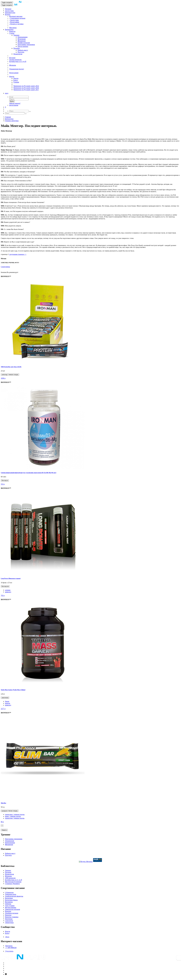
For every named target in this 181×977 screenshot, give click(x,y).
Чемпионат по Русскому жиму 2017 (26, 90)
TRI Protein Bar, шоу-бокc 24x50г (11, 367)
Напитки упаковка (11, 917)
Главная (8, 117)
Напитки (8, 915)
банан (7, 701)
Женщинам (22, 41)
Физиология (17, 54)
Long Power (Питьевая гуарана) (11, 578)
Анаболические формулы (14, 896)
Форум (11, 76)
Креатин (8, 911)
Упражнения (9, 841)
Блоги (15, 80)
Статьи (11, 33)
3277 (3, 709)
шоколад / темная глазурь (10, 374)
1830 (3, 378)
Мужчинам (22, 39)
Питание (8, 9)
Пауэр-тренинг (23, 46)
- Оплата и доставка (16, 24)
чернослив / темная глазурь (14, 818)
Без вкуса (5, 480)
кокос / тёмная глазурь (13, 816)
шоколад (8, 592)
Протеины (8, 919)
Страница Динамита (12, 883)
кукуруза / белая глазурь (10, 811)
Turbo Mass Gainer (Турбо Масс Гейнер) (13, 690)
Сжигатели (9, 921)
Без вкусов (5, 586)
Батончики (9, 898)
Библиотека (9, 29)
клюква (7, 590)
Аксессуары (9, 11)
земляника (5, 697)
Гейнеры (8, 904)
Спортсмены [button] (5, 267)
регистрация (13, 105)
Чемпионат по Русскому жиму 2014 (26, 86)
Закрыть (4, 830)
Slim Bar (3, 803)
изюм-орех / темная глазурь (15, 814)
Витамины (9, 902)
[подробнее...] (43, 363)
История (12, 58)
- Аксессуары (14, 20)
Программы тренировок (26, 44)
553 (3, 484)
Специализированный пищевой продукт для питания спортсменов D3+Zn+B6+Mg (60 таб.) (28, 472)
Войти (12, 101)
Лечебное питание (11, 913)
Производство (10, 12)
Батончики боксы (11, 900)
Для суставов (9, 906)
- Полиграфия (14, 22)
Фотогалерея (13, 73)
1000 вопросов (10, 878)
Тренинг (16, 35)
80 (2, 822)
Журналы (12, 65)
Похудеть (21, 52)
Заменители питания (12, 909)
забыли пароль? (14, 103)
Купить (7, 14)
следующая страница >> (17, 254)
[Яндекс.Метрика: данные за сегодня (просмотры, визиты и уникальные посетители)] (85, 862)
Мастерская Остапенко (13, 882)
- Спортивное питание (17, 18)
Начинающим (22, 37)
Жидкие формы (10, 907)
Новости (12, 31)
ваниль (7, 703)
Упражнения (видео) (16, 69)
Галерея (16, 82)
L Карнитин (9, 892)
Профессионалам (24, 43)
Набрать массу (23, 50)
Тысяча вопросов (15, 59)
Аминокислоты (10, 894)
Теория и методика (12, 121)
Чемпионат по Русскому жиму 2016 (26, 88)
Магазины (13, 28)
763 (3, 595)
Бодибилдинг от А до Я (17, 61)
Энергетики (9, 922)
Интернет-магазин (15, 16)
